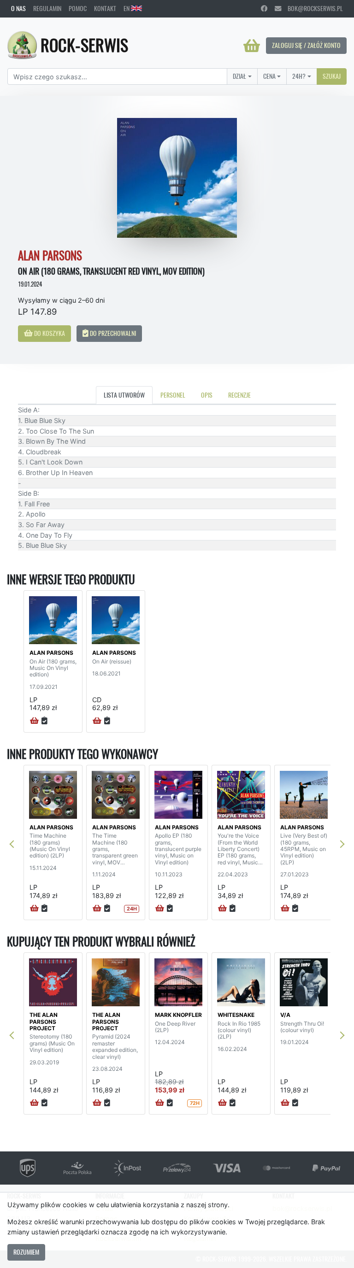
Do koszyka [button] (49, 333)
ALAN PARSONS (51, 652)
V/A (285, 1014)
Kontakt (105, 8)
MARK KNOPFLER (178, 1014)
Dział (239, 76)
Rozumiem (26, 1251)
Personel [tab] (172, 394)
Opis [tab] (206, 394)
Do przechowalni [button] (112, 333)
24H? (299, 76)
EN (127, 8)
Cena (269, 76)
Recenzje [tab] (239, 394)
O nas (18, 8)
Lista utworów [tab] (124, 394)
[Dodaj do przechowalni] (44, 721)
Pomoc (78, 8)
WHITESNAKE (236, 1014)
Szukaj (332, 76)
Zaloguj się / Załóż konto (306, 45)
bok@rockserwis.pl (312, 8)
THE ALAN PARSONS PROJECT (44, 1021)
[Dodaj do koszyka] (34, 721)
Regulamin (47, 8)
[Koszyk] (251, 45)
